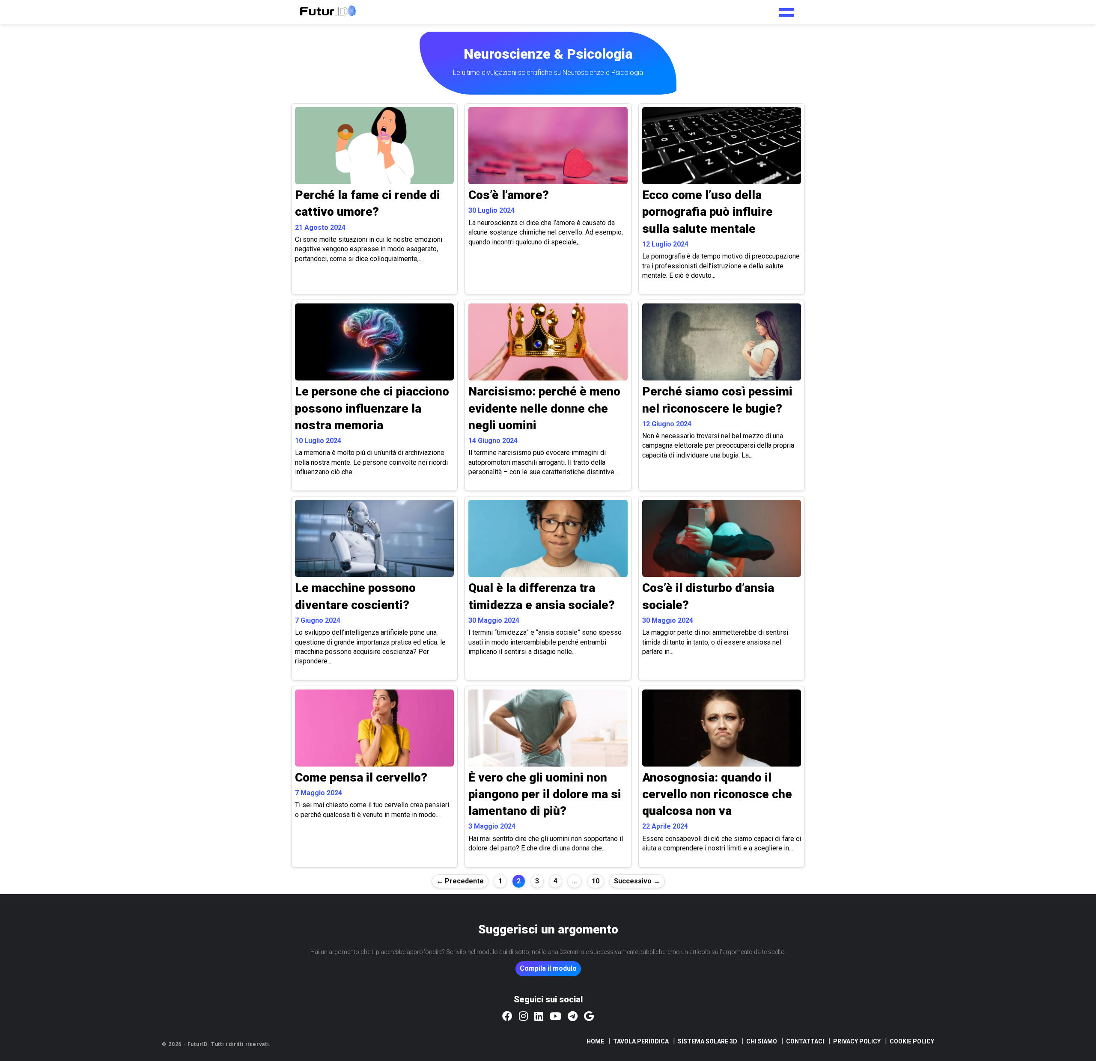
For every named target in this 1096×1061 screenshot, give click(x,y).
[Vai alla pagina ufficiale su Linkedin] (538, 1017)
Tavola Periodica (641, 1041)
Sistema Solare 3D (707, 1041)
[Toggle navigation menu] (786, 9)
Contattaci (805, 1041)
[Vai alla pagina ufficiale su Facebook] (507, 1017)
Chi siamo (761, 1041)
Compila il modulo (548, 968)
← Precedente (460, 881)
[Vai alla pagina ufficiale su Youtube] (555, 1017)
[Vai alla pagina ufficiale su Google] (589, 1017)
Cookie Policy (912, 1041)
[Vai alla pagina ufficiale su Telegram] (573, 1017)
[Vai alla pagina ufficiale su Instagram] (523, 1017)
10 (595, 881)
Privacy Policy (857, 1041)
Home (595, 1041)
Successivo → (637, 881)
